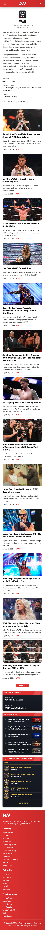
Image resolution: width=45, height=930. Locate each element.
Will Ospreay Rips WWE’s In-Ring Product (22, 402)
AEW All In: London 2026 (14, 700)
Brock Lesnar (7, 916)
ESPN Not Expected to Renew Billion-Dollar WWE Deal (18, 720)
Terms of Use (7, 865)
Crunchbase (7, 877)
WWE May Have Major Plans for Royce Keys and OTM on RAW (21, 666)
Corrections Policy (9, 851)
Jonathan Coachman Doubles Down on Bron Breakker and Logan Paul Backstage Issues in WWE (22, 358)
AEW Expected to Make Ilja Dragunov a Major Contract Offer (19, 743)
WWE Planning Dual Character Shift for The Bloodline (18, 751)
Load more (23, 685)
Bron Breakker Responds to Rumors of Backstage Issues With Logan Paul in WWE (20, 447)
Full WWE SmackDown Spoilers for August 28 (19, 735)
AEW (17, 194)
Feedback (6, 862)
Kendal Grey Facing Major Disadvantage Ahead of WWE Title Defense (21, 135)
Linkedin (6, 880)
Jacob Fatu (7, 901)
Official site (10, 101)
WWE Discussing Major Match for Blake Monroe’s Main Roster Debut (21, 624)
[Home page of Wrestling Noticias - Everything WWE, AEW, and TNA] (22, 3)
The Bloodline (8, 907)
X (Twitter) (6, 874)
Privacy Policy (8, 833)
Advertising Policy (9, 845)
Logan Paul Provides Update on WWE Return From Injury (20, 490)
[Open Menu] (5, 3)
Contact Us (7, 842)
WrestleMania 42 (9, 910)
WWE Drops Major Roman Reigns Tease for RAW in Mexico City (21, 580)
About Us (6, 836)
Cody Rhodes (7, 904)
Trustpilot (6, 883)
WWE (18, 149)
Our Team (6, 839)
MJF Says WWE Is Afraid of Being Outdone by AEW (18, 180)
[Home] (6, 816)
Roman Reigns (8, 898)
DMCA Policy (7, 854)
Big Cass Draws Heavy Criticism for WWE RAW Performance (19, 728)
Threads (5, 886)
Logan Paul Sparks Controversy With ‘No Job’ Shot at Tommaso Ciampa (22, 535)
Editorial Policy (8, 857)
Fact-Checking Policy (10, 859)
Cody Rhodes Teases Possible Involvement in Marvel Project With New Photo (19, 310)
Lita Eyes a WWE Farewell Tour (17, 268)
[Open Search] (40, 3)
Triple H (5, 913)
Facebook (6, 889)
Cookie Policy (8, 848)
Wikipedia (23, 101)
